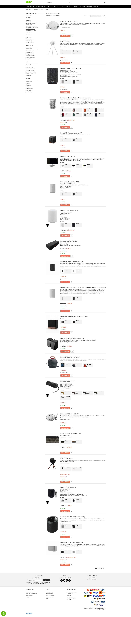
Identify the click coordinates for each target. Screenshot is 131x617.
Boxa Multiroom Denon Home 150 (71, 262)
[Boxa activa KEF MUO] (52, 386)
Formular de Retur (49, 596)
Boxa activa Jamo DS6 (67, 156)
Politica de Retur (49, 593)
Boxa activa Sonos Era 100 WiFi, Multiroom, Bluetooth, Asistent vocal (83, 287)
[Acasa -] (32, 2)
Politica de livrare (29, 595)
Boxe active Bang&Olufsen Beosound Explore (75, 98)
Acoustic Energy (30, 50)
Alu (27, 87)
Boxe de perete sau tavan (31, 30)
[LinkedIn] (67, 580)
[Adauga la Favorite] (72, 36)
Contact (27, 596)
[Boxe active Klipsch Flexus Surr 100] (52, 344)
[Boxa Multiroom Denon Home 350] (52, 548)
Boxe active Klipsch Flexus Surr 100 (72, 338)
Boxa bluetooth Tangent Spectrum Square (74, 316)
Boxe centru (28, 18)
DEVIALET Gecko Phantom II (69, 21)
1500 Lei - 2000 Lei (30, 72)
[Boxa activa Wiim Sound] (52, 493)
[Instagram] (69, 580)
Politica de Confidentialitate (40, 583)
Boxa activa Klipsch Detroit (69, 241)
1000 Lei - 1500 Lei (30, 70)
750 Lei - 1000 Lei (30, 69)
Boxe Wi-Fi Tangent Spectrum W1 (71, 133)
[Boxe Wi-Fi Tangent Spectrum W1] (52, 139)
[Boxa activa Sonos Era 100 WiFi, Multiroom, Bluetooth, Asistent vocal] (52, 293)
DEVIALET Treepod (66, 458)
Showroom (89, 6)
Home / (27, 9)
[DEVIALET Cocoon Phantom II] (52, 362)
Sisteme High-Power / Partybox (32, 27)
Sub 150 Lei (29, 67)
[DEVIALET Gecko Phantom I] (52, 418)
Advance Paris (29, 52)
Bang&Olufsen (30, 54)
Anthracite (29, 90)
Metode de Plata (49, 592)
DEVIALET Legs (65, 41)
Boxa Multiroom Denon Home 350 (71, 542)
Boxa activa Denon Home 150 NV (71, 68)
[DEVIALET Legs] (52, 48)
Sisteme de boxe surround (31, 23)
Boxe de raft (28, 17)
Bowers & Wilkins (30, 55)
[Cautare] (70, 2)
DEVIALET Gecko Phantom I (69, 414)
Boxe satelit (28, 20)
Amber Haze (29, 88)
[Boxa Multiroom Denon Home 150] (52, 267)
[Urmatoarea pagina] (103, 568)
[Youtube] (64, 580)
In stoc (28, 37)
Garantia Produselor (50, 595)
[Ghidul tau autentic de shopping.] (29, 613)
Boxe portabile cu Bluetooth (31, 26)
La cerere (28, 40)
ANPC (47, 598)
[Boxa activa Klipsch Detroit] (52, 245)
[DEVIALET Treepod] (52, 464)
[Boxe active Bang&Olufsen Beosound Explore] (52, 104)
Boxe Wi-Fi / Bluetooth (30, 29)
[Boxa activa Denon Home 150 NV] (52, 75)
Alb (27, 83)
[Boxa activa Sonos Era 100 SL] (52, 188)
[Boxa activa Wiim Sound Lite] (52, 216)
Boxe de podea (29, 15)
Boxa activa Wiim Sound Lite (69, 210)
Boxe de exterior (29, 32)
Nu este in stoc (30, 39)
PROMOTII (95, 6)
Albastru (28, 85)
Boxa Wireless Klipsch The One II (71, 434)
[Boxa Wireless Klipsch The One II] (52, 439)
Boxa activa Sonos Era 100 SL (70, 182)
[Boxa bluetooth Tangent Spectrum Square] (52, 324)
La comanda (29, 42)
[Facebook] (61, 580)
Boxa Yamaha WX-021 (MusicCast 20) (72, 517)
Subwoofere (28, 21)
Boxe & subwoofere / (34, 9)
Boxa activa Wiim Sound (68, 487)
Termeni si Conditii (29, 592)
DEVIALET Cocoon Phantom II (70, 357)
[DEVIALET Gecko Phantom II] (52, 25)
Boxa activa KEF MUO (67, 381)
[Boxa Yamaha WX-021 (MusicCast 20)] (52, 524)
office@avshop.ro (93, 579)
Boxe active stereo (29, 24)
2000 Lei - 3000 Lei (30, 73)
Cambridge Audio (30, 57)
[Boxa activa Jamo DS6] (52, 162)
